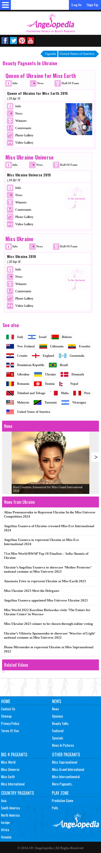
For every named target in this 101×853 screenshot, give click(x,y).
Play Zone (60, 793)
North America (10, 815)
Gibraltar (23, 374)
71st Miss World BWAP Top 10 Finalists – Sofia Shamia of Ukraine (46, 556)
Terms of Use (10, 730)
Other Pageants (66, 754)
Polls (55, 807)
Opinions (57, 716)
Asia (3, 800)
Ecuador (84, 346)
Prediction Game (62, 800)
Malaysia (23, 402)
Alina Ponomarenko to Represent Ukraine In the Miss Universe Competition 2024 (49, 514)
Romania (23, 384)
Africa (5, 829)
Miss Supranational (64, 762)
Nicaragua (79, 402)
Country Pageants (17, 793)
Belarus (67, 337)
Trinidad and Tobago (31, 393)
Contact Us (8, 708)
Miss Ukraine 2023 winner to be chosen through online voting (48, 624)
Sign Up (92, 5)
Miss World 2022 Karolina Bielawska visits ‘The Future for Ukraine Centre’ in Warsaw (47, 612)
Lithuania (56, 346)
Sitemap (6, 716)
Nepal (74, 384)
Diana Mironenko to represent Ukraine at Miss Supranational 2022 (48, 649)
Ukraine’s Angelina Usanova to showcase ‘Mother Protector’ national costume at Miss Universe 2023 (48, 569)
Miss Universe (10, 769)
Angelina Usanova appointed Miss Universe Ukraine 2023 (46, 600)
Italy (20, 337)
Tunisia (50, 384)
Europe (5, 822)
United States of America (33, 412)
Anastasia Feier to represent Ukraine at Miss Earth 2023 (45, 581)
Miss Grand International (68, 769)
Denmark (77, 374)
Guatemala (77, 356)
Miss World (8, 762)
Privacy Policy (10, 723)
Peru (87, 393)
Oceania (6, 836)
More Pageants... (63, 783)
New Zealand (26, 346)
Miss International (13, 783)
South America (10, 807)
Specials (57, 737)
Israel (42, 337)
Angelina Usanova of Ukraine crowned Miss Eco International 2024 (49, 528)
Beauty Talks (60, 723)
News (56, 701)
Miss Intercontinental (66, 776)
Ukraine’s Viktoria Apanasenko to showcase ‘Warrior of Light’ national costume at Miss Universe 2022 (49, 635)
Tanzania (51, 402)
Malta (65, 393)
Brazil (64, 365)
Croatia (22, 356)
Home (5, 701)
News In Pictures (63, 745)
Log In (76, 5)
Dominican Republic (30, 365)
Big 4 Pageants (14, 754)
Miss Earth (8, 776)
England (48, 356)
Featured (57, 730)
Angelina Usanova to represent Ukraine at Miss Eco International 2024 (41, 542)
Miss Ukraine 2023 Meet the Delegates (31, 591)
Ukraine (50, 374)
